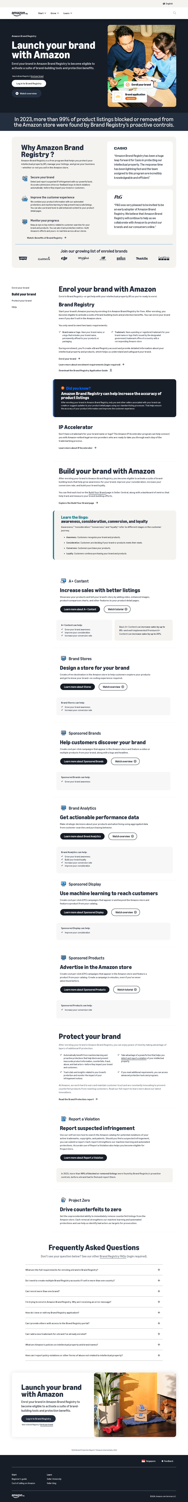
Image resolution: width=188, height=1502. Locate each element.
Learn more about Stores (77, 686)
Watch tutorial (116, 609)
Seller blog (51, 1483)
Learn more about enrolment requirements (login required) (89, 364)
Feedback (168, 1461)
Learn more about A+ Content (80, 609)
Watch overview (111, 686)
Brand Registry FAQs (113, 1256)
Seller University (54, 1479)
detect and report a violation (134, 1058)
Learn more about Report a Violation (83, 1157)
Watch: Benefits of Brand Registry (44, 237)
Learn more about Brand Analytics (82, 836)
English (169, 3)
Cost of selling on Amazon (23, 1483)
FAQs (14, 307)
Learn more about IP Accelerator (76, 447)
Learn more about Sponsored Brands (83, 761)
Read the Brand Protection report (76, 1099)
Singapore (151, 1461)
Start (40, 13)
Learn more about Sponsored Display (84, 912)
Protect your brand (22, 300)
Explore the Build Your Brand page (76, 502)
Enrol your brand (20, 287)
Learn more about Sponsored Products (85, 989)
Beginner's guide (19, 1479)
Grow (53, 13)
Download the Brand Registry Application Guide (83, 370)
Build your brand (24, 294)
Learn (66, 13)
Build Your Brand (97, 492)
